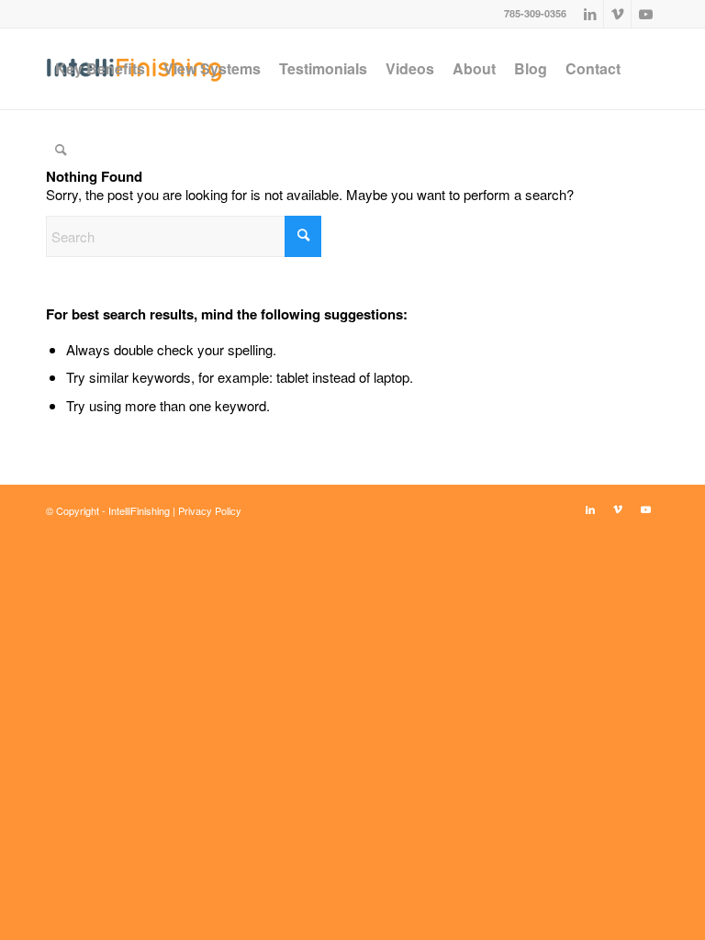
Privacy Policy (209, 510)
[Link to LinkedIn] (589, 14)
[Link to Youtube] (645, 14)
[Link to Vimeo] (617, 14)
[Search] (61, 149)
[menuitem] (100, 68)
